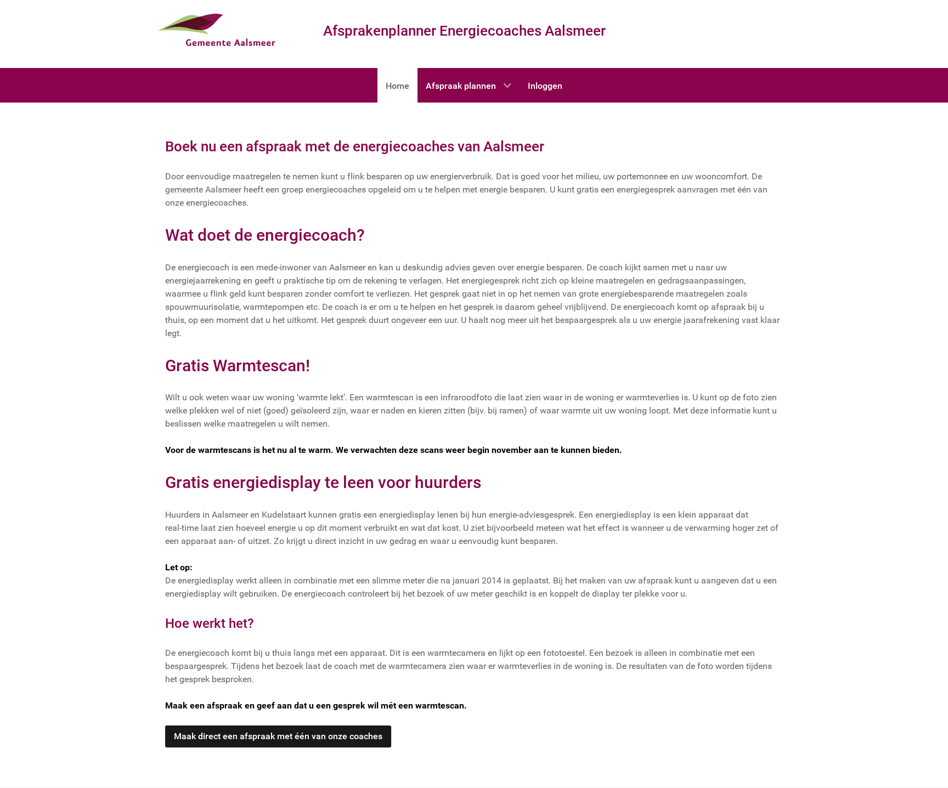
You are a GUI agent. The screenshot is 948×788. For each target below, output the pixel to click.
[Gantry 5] (221, 31)
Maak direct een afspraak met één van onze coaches (278, 736)
